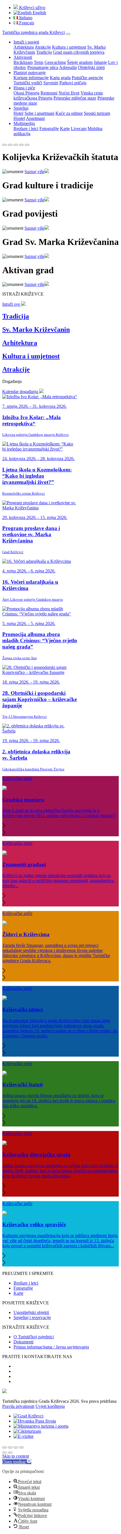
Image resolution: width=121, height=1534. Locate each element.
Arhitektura (24, 47)
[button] (60, 826)
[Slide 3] (21, 145)
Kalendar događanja (20, 391)
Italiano (25, 17)
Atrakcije (43, 47)
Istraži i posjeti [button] (26, 42)
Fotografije (49, 128)
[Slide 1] (10, 145)
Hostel (19, 118)
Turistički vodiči (28, 82)
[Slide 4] (27, 145)
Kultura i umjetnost (69, 47)
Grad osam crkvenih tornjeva (78, 52)
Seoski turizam (97, 113)
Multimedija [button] (24, 123)
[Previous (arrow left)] (4, 1452)
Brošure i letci (26, 128)
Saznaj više (34, 171)
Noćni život (69, 93)
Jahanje (100, 62)
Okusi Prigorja (26, 93)
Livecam (78, 128)
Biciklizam (23, 62)
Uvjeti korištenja (50, 1406)
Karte (65, 128)
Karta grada (60, 77)
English (39, 12)
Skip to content (15, 1456)
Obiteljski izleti (91, 67)
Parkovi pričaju (72, 82)
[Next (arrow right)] (10, 1452)
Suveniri (50, 82)
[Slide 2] (16, 145)
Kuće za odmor (69, 113)
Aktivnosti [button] (23, 57)
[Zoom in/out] (21, 1447)
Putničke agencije (87, 77)
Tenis (38, 62)
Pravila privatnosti (18, 1406)
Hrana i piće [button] (24, 87)
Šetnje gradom (80, 62)
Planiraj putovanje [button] (30, 72)
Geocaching (55, 62)
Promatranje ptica (42, 67)
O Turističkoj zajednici (34, 1336)
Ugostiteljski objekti (31, 1312)
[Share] (10, 1447)
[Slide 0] (4, 145)
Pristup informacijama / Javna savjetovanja (51, 1347)
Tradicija (44, 52)
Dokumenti (23, 1341)
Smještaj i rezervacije (32, 1317)
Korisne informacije (31, 77)
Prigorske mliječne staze (74, 98)
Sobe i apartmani (39, 113)
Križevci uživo (31, 7)
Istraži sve (11, 304)
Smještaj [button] (21, 108)
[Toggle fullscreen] (16, 1447)
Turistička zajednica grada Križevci (33, 32)
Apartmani (35, 118)
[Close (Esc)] (4, 1447)
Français (26, 22)
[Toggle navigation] (68, 34)
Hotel (18, 113)
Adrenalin (68, 67)
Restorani (49, 93)
